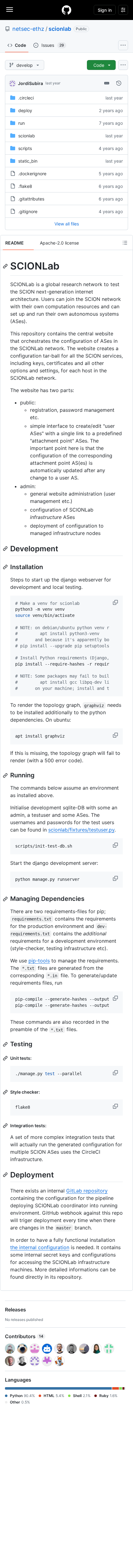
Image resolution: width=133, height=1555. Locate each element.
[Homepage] (66, 10)
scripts (25, 148)
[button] (116, 602)
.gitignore (27, 211)
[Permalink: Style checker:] (6, 1092)
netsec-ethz (28, 29)
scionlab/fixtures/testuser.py (81, 830)
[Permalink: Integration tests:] (6, 1125)
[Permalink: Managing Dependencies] (6, 899)
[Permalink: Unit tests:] (6, 1058)
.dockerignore (32, 173)
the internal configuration (39, 1247)
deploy (25, 110)
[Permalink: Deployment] (6, 1174)
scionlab (60, 29)
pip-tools (39, 961)
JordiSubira (30, 83)
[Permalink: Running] (6, 775)
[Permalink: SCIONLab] (6, 266)
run (21, 123)
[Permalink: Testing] (6, 1044)
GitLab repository (87, 1191)
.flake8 (25, 186)
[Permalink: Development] (6, 548)
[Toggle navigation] (9, 9)
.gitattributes (31, 198)
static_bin (27, 161)
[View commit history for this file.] (119, 83)
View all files (66, 223)
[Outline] (125, 243)
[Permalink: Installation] (6, 567)
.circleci (26, 97)
